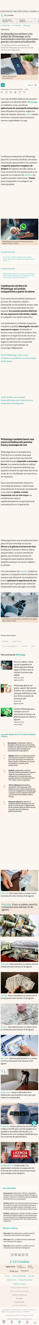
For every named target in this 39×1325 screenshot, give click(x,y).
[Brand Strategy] (30, 1267)
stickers (28, 175)
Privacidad (19, 1298)
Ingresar (35, 1323)
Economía (32, 11)
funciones (25, 646)
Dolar (11, 1323)
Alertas (27, 1323)
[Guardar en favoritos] (3, 85)
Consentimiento (19, 1302)
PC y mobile (16, 25)
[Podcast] (14, 1271)
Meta (28, 114)
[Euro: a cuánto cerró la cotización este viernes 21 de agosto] (19, 925)
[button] (34, 1123)
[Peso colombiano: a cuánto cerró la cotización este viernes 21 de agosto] (19, 982)
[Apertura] (10, 1267)
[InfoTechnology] (24, 1271)
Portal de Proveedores (25, 1280)
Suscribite (31, 1276)
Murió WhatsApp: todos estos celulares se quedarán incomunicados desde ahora (18, 358)
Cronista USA (5, 25)
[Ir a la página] (2, 15)
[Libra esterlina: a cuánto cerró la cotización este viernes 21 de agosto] (19, 951)
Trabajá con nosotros (19, 1284)
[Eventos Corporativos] (21, 1267)
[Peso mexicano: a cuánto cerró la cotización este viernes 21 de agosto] (19, 880)
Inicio (19, 1323)
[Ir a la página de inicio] (20, 1261)
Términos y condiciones (19, 1295)
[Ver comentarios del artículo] (24, 92)
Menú (4, 1323)
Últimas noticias (6, 11)
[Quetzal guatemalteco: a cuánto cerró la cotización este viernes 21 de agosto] (19, 1045)
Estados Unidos (17, 641)
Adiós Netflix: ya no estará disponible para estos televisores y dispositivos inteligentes (17, 400)
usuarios (24, 571)
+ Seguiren (32, 85)
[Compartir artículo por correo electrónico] (20, 92)
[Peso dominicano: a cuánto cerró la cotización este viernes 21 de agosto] (19, 1014)
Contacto (7, 1276)
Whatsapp (26, 25)
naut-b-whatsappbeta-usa (10, 646)
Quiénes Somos (11, 1280)
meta (32, 646)
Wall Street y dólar (21, 11)
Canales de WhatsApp (19, 1276)
